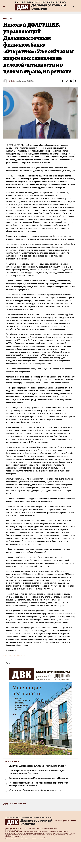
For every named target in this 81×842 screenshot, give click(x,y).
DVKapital (12, 81)
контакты (73, 820)
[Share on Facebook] (62, 81)
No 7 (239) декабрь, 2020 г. (14, 655)
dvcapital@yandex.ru (16, 830)
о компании (58, 820)
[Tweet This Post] (67, 81)
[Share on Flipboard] (71, 81)
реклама (66, 820)
